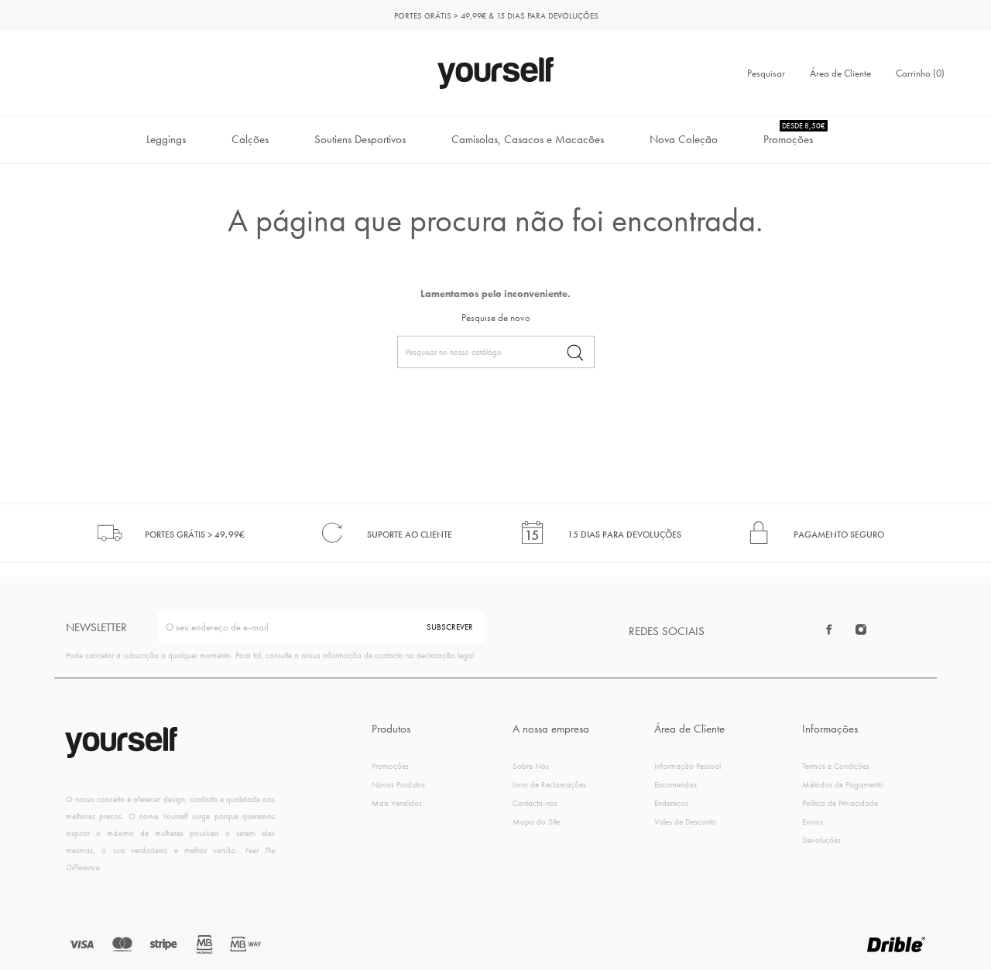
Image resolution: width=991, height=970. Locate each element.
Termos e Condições (835, 765)
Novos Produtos (398, 784)
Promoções (794, 134)
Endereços (671, 803)
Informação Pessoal (687, 765)
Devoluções (821, 840)
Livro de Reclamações (549, 784)
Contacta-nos (535, 803)
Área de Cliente (840, 73)
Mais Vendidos (397, 803)
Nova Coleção (684, 139)
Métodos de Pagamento (842, 784)
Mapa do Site (536, 821)
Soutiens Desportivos (360, 139)
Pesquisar (766, 73)
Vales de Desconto (685, 821)
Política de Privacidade (840, 803)
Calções (250, 139)
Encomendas (675, 784)
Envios (812, 821)
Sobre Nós (531, 765)
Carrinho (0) (920, 73)
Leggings (166, 139)
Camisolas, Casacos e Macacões (527, 139)
